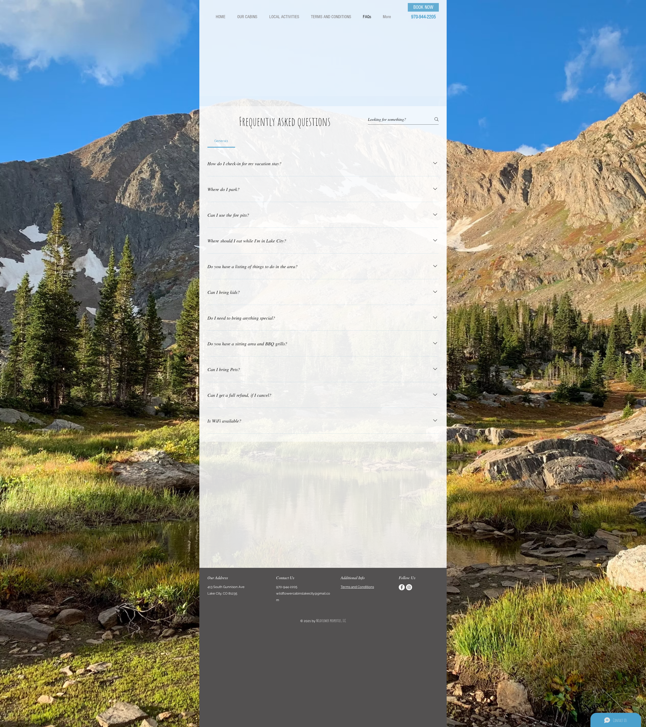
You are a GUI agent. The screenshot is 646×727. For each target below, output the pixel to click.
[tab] (221, 141)
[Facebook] (402, 587)
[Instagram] (409, 587)
